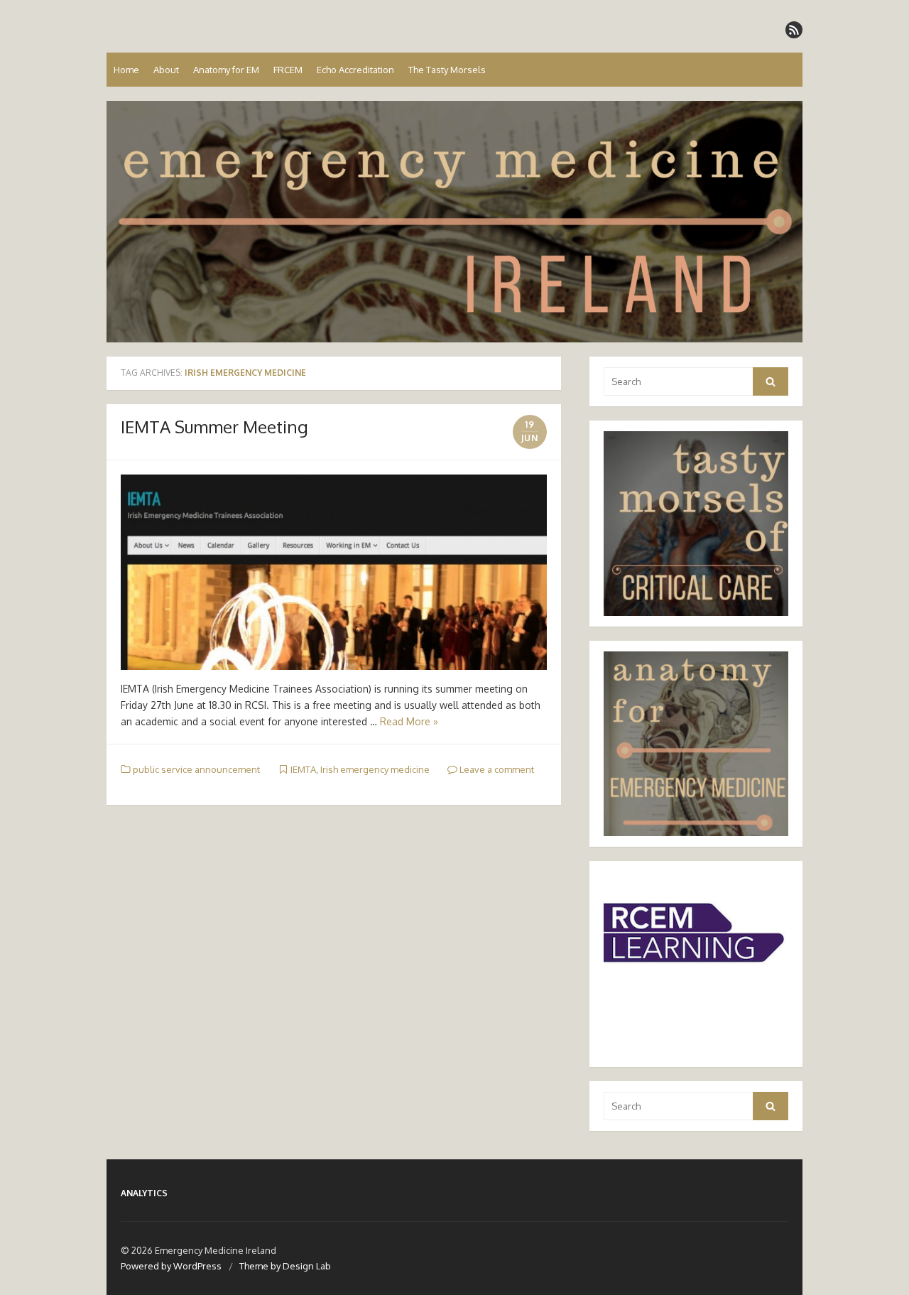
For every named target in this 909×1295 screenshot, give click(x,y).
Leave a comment (495, 769)
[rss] (793, 29)
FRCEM (288, 69)
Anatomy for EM (226, 69)
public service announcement (196, 769)
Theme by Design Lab (285, 1266)
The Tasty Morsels (447, 69)
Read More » (409, 721)
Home (126, 69)
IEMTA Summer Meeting (214, 427)
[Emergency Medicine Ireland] (454, 221)
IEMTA (303, 769)
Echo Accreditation (355, 69)
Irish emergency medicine (375, 769)
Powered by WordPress (171, 1266)
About (166, 69)
